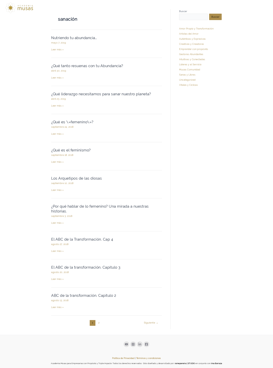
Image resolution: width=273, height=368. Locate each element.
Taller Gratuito (199, 8)
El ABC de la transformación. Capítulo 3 (85, 267)
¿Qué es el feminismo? (71, 150)
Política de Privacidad (123, 358)
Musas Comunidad (189, 69)
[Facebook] (146, 344)
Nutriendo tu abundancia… (74, 38)
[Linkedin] (140, 344)
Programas (220, 8)
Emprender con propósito (193, 49)
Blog (263, 8)
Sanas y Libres (187, 74)
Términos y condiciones (148, 358)
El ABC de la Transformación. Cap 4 (82, 239)
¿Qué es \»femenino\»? (72, 122)
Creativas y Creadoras (191, 44)
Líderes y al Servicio (190, 64)
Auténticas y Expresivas (192, 39)
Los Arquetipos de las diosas (76, 178)
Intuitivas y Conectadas (192, 59)
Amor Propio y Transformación (196, 28)
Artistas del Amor (189, 33)
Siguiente (151, 322)
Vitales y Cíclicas (188, 85)
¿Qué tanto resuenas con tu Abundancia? (87, 66)
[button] (228, 9)
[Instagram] (133, 344)
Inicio (181, 8)
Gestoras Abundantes (191, 54)
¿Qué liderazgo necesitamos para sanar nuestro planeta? (101, 94)
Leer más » (57, 49)
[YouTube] (126, 344)
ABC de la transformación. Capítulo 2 (83, 295)
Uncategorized (187, 79)
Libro (245, 8)
